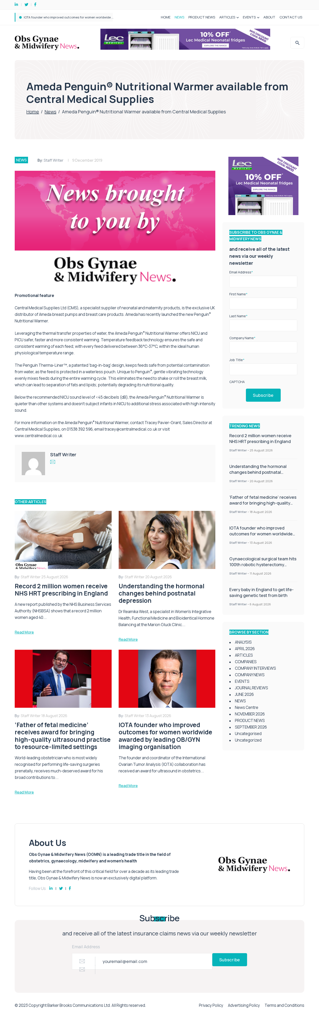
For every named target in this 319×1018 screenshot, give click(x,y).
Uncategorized (248, 740)
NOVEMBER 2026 (250, 714)
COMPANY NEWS (250, 674)
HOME (165, 17)
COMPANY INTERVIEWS (255, 668)
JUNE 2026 (244, 694)
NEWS (179, 17)
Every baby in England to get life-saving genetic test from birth (261, 592)
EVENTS (249, 17)
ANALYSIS (243, 642)
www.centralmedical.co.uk (38, 435)
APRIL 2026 (245, 648)
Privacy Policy (211, 1005)
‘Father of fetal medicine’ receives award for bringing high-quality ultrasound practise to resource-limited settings (262, 505)
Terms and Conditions (284, 1005)
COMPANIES (246, 661)
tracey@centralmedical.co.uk (131, 429)
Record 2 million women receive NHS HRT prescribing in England (260, 438)
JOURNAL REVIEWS (251, 687)
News (50, 111)
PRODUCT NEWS (201, 17)
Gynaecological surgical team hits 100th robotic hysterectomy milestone (77, 17)
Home (32, 111)
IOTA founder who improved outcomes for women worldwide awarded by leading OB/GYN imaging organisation (261, 536)
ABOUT (269, 17)
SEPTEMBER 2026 (251, 727)
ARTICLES (227, 17)
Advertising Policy (244, 1005)
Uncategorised (248, 733)
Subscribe (263, 395)
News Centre (246, 707)
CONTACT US (291, 17)
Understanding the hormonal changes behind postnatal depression (258, 472)
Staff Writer (54, 160)
